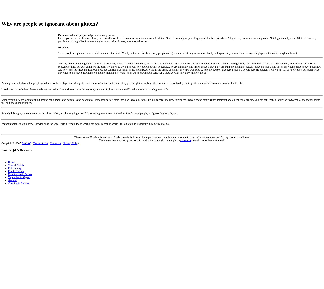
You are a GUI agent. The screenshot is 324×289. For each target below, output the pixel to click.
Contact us (55, 143)
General (12, 180)
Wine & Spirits (16, 165)
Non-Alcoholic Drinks (20, 174)
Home (11, 162)
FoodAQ (26, 143)
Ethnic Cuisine (16, 171)
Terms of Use (40, 143)
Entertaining (14, 168)
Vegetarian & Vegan (19, 177)
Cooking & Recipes (18, 183)
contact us (185, 140)
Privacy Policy (71, 143)
